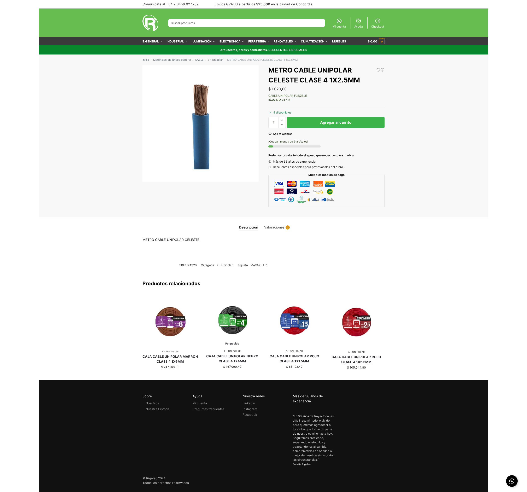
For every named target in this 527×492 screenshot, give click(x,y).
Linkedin (249, 403)
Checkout (377, 26)
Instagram (250, 409)
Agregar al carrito (335, 122)
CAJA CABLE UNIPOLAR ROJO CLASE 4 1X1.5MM (294, 358)
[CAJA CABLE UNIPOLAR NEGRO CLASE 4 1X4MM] (232, 320)
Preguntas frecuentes (208, 409)
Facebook (250, 415)
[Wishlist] (192, 299)
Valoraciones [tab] (276, 227)
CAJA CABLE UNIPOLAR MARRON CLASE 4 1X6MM (170, 359)
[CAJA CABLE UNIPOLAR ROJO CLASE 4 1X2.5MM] (356, 320)
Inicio (145, 59)
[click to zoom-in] (200, 123)
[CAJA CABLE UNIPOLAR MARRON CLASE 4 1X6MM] (170, 320)
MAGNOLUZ (259, 265)
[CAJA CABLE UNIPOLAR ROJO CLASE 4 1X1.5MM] (294, 320)
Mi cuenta (339, 26)
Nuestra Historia (157, 409)
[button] (282, 120)
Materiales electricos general (172, 59)
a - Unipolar (215, 59)
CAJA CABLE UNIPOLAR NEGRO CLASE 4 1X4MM (232, 358)
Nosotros (152, 403)
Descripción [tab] (248, 227)
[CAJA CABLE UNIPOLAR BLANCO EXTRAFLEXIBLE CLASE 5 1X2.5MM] (382, 70)
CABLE (199, 59)
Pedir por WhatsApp (232, 375)
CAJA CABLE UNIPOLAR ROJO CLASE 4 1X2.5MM (356, 359)
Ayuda (358, 26)
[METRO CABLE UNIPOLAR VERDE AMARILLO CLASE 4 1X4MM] (378, 70)
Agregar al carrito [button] (170, 375)
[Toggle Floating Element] (512, 481)
